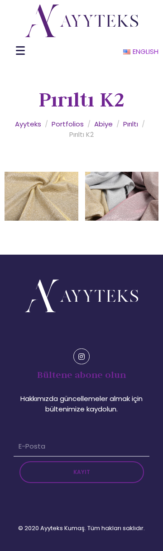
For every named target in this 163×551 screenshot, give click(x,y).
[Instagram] (81, 356)
